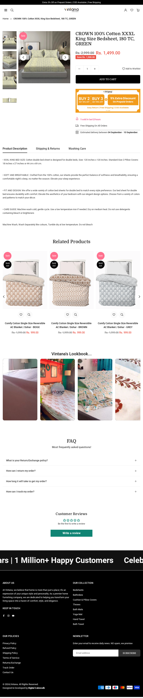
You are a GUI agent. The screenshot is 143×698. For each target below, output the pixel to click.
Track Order (8, 667)
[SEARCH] (12, 10)
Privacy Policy (9, 643)
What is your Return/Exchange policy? (27, 460)
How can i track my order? (20, 491)
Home (6, 18)
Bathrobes (78, 595)
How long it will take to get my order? (26, 481)
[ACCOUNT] (125, 10)
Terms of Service (11, 658)
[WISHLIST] (132, 10)
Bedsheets (78, 590)
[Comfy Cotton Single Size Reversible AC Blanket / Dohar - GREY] (118, 280)
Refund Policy (9, 648)
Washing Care (77, 148)
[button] (138, 10)
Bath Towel (78, 624)
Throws (76, 604)
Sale (23, 36)
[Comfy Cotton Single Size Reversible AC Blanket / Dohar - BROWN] (71, 280)
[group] (44, 57)
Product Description (15, 148)
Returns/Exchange (12, 662)
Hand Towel (79, 619)
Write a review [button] (72, 533)
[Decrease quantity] (79, 68)
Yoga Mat (77, 614)
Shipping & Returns (48, 148)
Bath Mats (78, 609)
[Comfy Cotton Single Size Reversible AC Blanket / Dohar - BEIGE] (25, 280)
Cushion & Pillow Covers (85, 599)
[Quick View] (28, 314)
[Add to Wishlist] (20, 314)
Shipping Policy (10, 653)
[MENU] (6, 10)
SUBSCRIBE (129, 653)
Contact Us (8, 672)
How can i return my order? (21, 470)
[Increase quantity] (95, 68)
